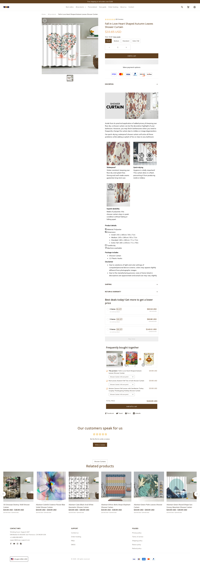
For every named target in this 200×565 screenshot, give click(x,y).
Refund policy (136, 548)
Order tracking (76, 537)
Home (44, 14)
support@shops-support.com (20, 540)
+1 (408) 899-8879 (16, 537)
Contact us (75, 533)
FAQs (73, 541)
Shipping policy (137, 541)
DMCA (73, 545)
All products (52, 14)
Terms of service (137, 537)
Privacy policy (136, 533)
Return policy (136, 545)
